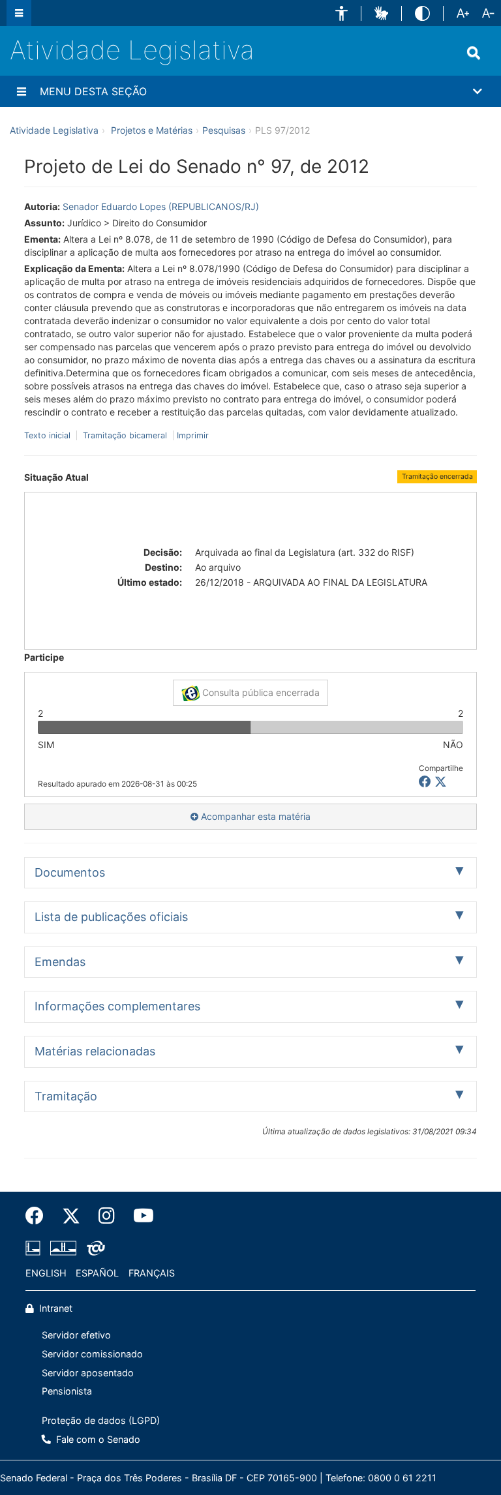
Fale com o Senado (96, 1439)
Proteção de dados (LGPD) (101, 1420)
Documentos (70, 872)
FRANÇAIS (152, 1272)
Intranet (54, 1308)
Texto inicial (48, 435)
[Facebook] (39, 1216)
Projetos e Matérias (151, 130)
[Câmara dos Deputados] (35, 1248)
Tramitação (66, 1096)
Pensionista (67, 1391)
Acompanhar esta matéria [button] (254, 816)
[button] (341, 13)
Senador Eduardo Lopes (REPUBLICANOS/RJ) (161, 206)
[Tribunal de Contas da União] (93, 1248)
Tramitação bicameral (125, 435)
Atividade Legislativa (132, 50)
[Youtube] (139, 1216)
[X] (440, 781)
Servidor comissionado (92, 1353)
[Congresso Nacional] (63, 1248)
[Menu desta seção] (21, 91)
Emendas (60, 962)
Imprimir (193, 435)
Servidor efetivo (76, 1334)
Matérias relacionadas (95, 1051)
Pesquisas (223, 130)
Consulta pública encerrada (260, 692)
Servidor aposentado (88, 1372)
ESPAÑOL (97, 1272)
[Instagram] (106, 1216)
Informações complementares (117, 1006)
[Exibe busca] (473, 52)
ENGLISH (46, 1272)
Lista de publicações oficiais (111, 917)
